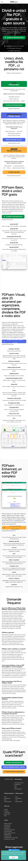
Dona (16, 785)
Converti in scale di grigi (14, 398)
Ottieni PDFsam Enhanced (14, 172)
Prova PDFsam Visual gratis (14, 140)
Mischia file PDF (14, 247)
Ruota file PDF (14, 242)
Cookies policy (7, 812)
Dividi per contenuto (14, 361)
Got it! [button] (13, 857)
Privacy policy (7, 814)
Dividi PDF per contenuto (9, 839)
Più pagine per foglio (14, 403)
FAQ (15, 787)
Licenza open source (19, 782)
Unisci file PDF (14, 224)
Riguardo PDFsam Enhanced (14, 175)
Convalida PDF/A (14, 407)
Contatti (6, 809)
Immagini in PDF (7, 836)
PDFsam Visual (22, 737)
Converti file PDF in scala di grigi (11, 837)
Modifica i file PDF (14, 541)
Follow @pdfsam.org (15, 850)
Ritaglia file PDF (14, 373)
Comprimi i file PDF (14, 349)
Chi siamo (6, 811)
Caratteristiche (18, 784)
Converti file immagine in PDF (14, 378)
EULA (5, 796)
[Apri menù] (2, 2)
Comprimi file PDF (8, 831)
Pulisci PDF (14, 384)
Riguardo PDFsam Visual (14, 143)
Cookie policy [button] (20, 854)
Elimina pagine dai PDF (14, 367)
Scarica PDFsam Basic (15, 37)
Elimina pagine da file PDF (9, 832)
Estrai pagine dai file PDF (14, 236)
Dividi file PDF (14, 228)
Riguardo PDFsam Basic (14, 108)
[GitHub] (11, 779)
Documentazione (18, 788)
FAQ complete (16, 740)
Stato (5, 815)
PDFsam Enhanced (7, 738)
